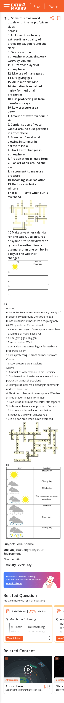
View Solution (14, 638)
